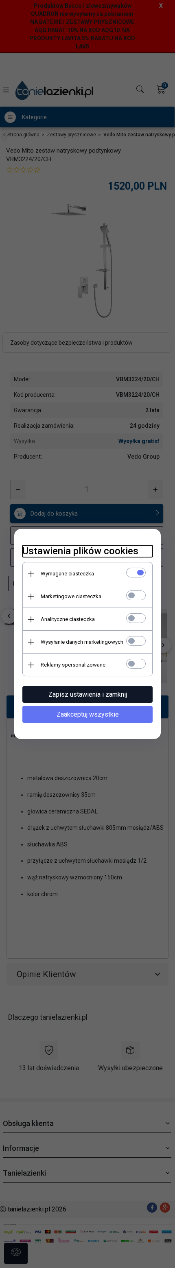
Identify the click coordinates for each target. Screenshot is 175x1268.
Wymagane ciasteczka (67, 574)
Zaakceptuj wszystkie (88, 714)
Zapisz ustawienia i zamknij (87, 694)
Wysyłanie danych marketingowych (82, 642)
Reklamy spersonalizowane (73, 665)
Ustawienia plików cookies (80, 551)
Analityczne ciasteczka (68, 619)
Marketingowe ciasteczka (71, 596)
